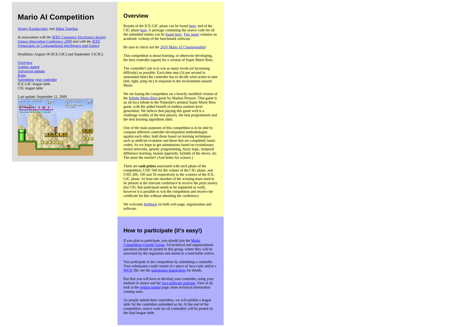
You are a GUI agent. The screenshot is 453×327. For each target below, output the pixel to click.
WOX (128, 270)
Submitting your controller (37, 80)
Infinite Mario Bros (143, 98)
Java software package (178, 283)
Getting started (28, 67)
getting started (150, 287)
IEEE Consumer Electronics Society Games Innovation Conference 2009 (62, 39)
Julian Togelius (66, 29)
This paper (191, 34)
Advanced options (31, 71)
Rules (22, 75)
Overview (25, 63)
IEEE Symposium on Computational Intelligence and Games (59, 43)
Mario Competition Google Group (161, 243)
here (192, 26)
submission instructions (168, 270)
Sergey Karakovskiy (33, 29)
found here (173, 34)
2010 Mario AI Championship (182, 47)
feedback (150, 204)
